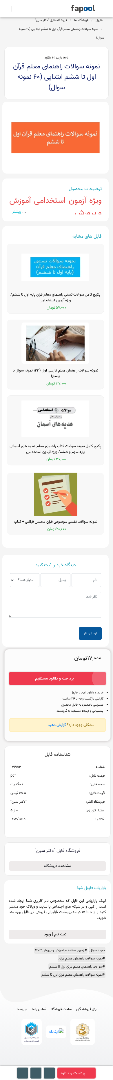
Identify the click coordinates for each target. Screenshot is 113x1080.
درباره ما (22, 1009)
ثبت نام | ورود (56, 934)
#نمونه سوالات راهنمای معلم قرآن (82, 958)
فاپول (99, 20)
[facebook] (35, 1063)
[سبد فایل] (6, 8)
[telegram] (46, 1063)
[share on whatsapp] (57, 828)
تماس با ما (39, 1009)
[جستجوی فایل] (35, 9)
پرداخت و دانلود (72, 1073)
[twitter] (67, 1063)
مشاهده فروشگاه (57, 866)
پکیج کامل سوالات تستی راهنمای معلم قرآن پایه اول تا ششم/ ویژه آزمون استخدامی (55, 297)
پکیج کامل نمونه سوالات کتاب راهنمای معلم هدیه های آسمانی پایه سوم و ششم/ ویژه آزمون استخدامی (55, 449)
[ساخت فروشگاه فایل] (25, 9)
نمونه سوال (97, 950)
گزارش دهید (57, 725)
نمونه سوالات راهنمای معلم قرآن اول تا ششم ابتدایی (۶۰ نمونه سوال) (61, 33)
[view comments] (64, 828)
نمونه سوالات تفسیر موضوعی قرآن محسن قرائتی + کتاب (55, 522)
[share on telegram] (50, 828)
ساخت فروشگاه (61, 1009)
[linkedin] (78, 1063)
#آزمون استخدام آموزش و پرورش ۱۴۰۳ (61, 950)
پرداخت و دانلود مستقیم (54, 678)
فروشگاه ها (81, 20)
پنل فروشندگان (86, 1009)
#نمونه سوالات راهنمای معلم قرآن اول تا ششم (73, 974)
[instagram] (56, 1063)
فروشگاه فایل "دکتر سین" (51, 20)
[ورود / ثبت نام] (14, 9)
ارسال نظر (90, 633)
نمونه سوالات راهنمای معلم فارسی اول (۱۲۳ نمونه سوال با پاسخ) (55, 373)
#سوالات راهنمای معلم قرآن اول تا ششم (77, 966)
